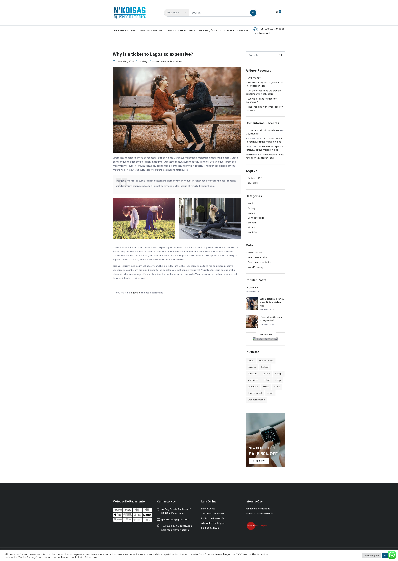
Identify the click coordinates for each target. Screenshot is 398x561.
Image (251, 213)
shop (278, 380)
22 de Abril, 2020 (125, 61)
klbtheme (253, 380)
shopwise (253, 386)
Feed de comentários (259, 262)
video (270, 393)
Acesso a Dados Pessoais (259, 513)
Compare (242, 30)
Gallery (143, 61)
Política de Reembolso (213, 518)
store (277, 386)
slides (179, 61)
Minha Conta (208, 508)
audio (251, 360)
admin (249, 154)
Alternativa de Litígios (212, 523)
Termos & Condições (212, 513)
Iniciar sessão (255, 252)
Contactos (227, 30)
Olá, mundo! (254, 77)
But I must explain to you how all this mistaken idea (264, 84)
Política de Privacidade (258, 508)
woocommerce (256, 399)
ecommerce (159, 61)
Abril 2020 (253, 183)
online (267, 380)
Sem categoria (256, 217)
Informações (207, 30)
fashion (265, 367)
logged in (136, 292)
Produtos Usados (151, 30)
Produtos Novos (124, 30)
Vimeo (251, 227)
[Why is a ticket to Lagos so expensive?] (252, 321)
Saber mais (91, 557)
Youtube (252, 232)
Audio (251, 203)
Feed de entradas (257, 257)
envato (252, 367)
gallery (171, 61)
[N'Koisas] (130, 13)
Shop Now (266, 334)
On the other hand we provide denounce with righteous (263, 92)
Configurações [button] (371, 555)
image (278, 373)
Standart (252, 222)
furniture (252, 373)
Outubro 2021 (255, 178)
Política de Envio (210, 527)
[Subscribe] (279, 55)
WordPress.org (255, 267)
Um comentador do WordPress (262, 130)
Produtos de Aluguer (180, 30)
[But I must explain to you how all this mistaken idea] (252, 303)
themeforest (255, 393)
